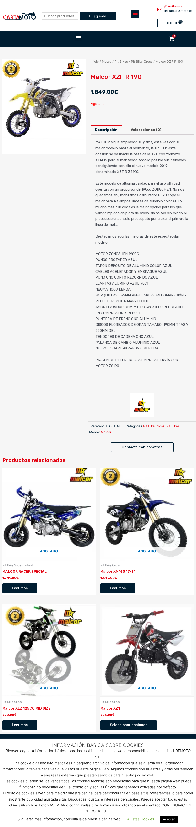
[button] (135, 14)
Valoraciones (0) (146, 130)
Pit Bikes (121, 61)
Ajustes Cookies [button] (140, 819)
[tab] (106, 130)
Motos (106, 61)
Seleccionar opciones (128, 725)
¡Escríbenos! (174, 6)
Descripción (106, 130)
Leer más (20, 588)
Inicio (95, 61)
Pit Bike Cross (141, 61)
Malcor (106, 432)
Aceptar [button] (169, 819)
